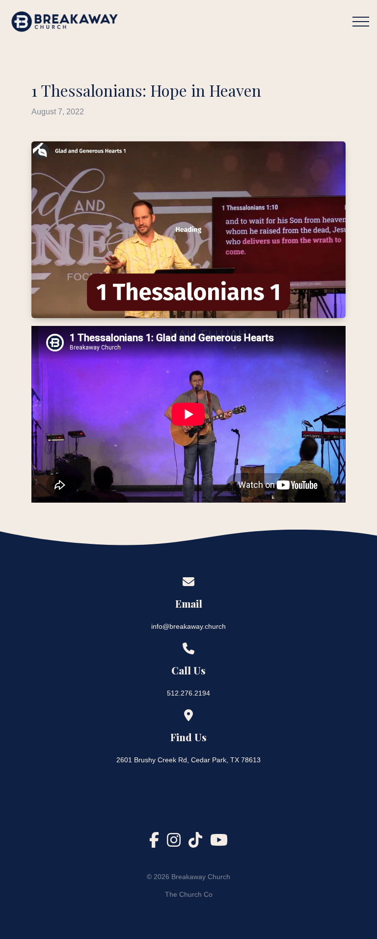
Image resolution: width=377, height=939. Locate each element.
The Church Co (189, 894)
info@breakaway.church (188, 626)
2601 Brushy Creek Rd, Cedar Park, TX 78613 (188, 760)
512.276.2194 (188, 693)
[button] (360, 21)
